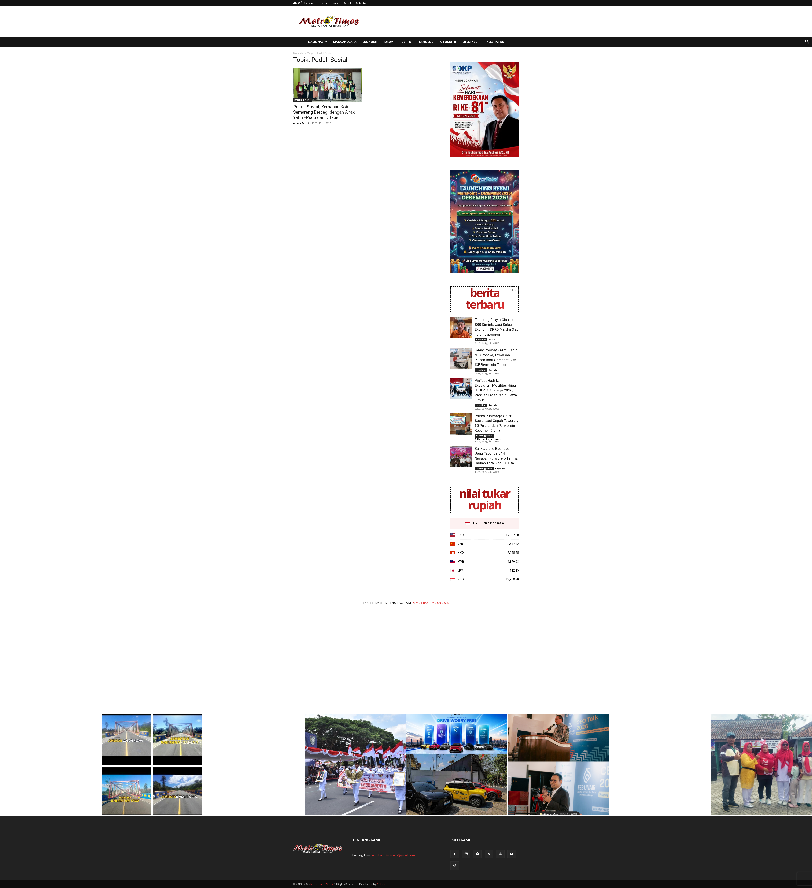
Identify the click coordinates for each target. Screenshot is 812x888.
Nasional (316, 42)
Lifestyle (469, 42)
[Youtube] (512, 854)
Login (324, 2)
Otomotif (448, 42)
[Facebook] (454, 854)
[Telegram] (477, 854)
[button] (807, 42)
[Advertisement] (442, 21)
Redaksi (335, 2)
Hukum (388, 42)
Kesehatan (495, 42)
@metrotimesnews (430, 602)
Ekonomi (369, 42)
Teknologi (425, 42)
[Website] (500, 854)
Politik (405, 42)
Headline (481, 339)
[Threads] (454, 865)
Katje (491, 339)
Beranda (298, 53)
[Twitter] (489, 854)
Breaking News (302, 99)
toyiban (500, 468)
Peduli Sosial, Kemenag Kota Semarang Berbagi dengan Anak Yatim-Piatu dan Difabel (324, 112)
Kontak (347, 2)
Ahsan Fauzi (301, 123)
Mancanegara (345, 42)
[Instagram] (466, 854)
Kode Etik (360, 2)
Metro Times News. (321, 884)
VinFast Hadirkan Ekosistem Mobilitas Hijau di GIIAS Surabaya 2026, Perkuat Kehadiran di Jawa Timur (496, 390)
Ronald (493, 369)
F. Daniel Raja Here (487, 439)
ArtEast (381, 884)
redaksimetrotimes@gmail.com (393, 855)
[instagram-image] (50, 662)
